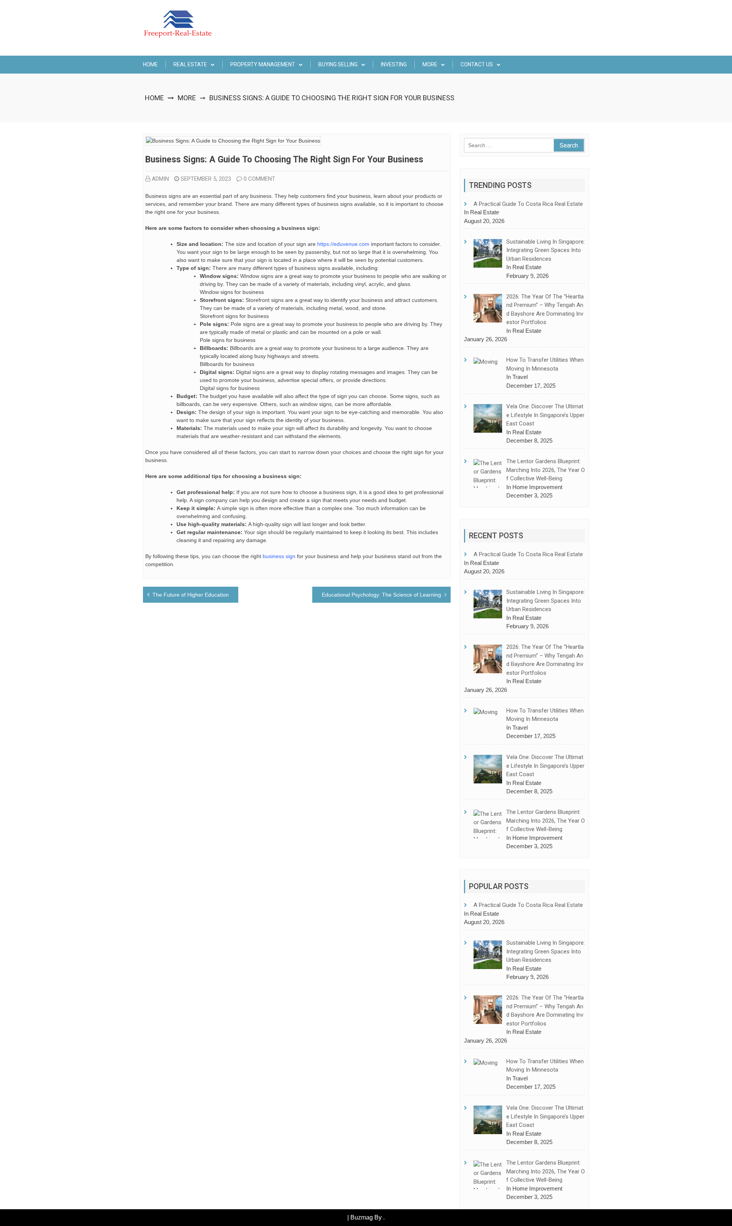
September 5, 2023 (206, 178)
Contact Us (477, 64)
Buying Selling (338, 64)
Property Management (262, 64)
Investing (394, 64)
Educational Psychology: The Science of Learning (381, 595)
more (429, 64)
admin (160, 178)
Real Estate (190, 64)
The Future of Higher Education (190, 595)
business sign (278, 556)
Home (150, 64)
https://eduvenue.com (343, 244)
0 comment (259, 178)
